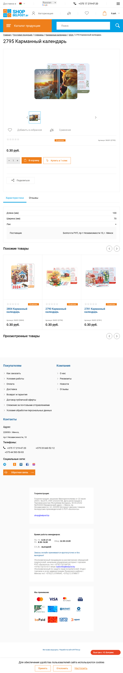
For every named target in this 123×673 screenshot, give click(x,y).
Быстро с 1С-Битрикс (103, 652)
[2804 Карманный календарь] (23, 295)
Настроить (81, 668)
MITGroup (76, 650)
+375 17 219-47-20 (88, 3)
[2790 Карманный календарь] (61, 295)
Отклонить (62, 668)
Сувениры (39, 35)
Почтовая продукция (22, 35)
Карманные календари (56, 35)
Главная (7, 35)
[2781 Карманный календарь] (100, 295)
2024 (71, 35)
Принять (42, 668)
